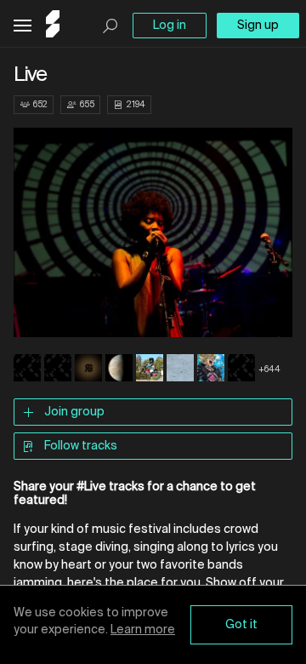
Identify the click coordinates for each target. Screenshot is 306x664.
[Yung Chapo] (149, 369)
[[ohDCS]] (180, 369)
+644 (269, 369)
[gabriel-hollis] (27, 369)
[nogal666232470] (57, 369)
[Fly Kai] (210, 369)
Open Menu (22, 26)
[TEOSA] (119, 369)
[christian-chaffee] (241, 369)
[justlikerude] (88, 369)
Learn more (142, 630)
